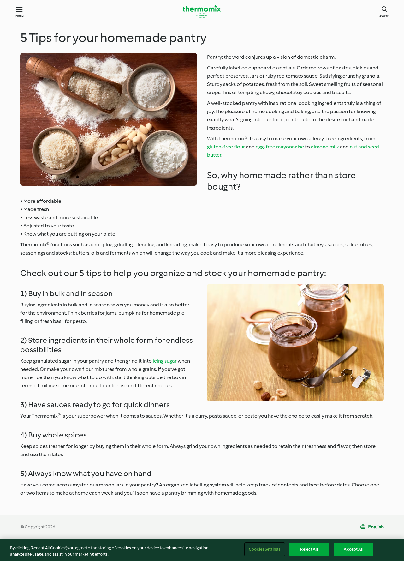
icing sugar (165, 361)
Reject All (309, 549)
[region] (202, 550)
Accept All (353, 549)
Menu (19, 16)
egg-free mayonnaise (280, 147)
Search (384, 16)
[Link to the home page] (202, 11)
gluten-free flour (226, 147)
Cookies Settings (264, 549)
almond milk (325, 147)
